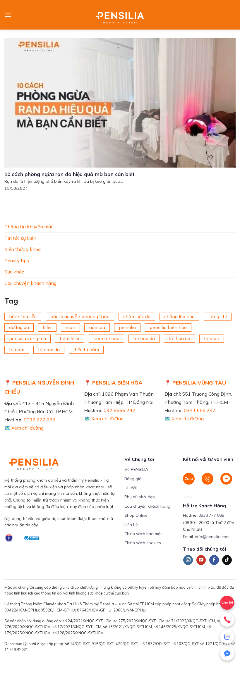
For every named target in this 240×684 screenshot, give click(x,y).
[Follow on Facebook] (214, 560)
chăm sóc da (136, 316)
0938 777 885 (39, 420)
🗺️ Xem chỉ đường (24, 428)
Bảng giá (133, 478)
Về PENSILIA (136, 469)
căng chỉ (217, 316)
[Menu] (7, 15)
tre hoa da (144, 338)
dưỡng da (19, 327)
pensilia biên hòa (168, 327)
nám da (97, 327)
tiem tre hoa (106, 338)
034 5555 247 (199, 410)
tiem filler (70, 338)
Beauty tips (16, 260)
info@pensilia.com (212, 536)
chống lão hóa (179, 316)
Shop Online (136, 515)
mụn (70, 327)
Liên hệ (131, 524)
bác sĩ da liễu (23, 316)
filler (47, 327)
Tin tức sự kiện (20, 238)
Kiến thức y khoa (22, 249)
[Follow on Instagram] (188, 560)
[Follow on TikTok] (227, 560)
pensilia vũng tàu (27, 338)
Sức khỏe (14, 272)
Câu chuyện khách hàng (30, 283)
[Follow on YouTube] (201, 560)
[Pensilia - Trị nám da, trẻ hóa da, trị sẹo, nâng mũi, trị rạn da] (120, 15)
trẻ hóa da (179, 338)
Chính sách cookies (142, 542)
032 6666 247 (119, 410)
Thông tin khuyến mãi (28, 227)
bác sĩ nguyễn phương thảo (79, 316)
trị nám (16, 349)
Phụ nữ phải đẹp (139, 496)
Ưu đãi (130, 487)
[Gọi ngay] (227, 620)
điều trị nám (86, 349)
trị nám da (49, 349)
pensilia (127, 327)
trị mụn (211, 338)
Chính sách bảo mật (143, 533)
